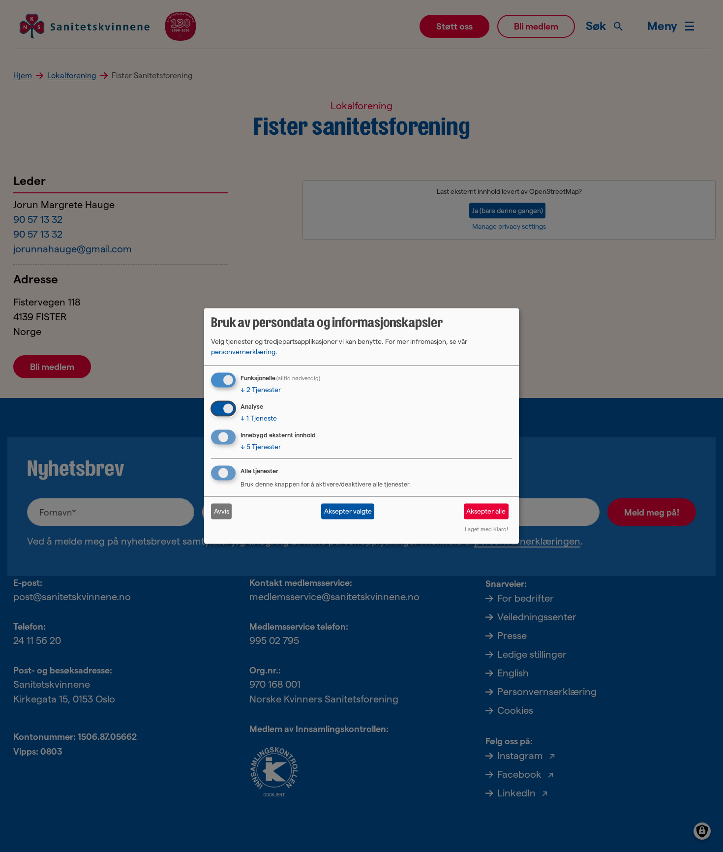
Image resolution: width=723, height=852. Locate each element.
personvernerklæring (243, 352)
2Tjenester (261, 390)
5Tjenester (261, 447)
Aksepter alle (486, 511)
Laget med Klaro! (486, 529)
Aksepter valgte (348, 511)
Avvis (221, 511)
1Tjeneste (259, 418)
